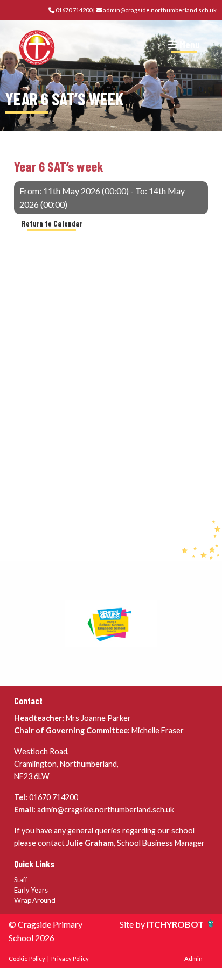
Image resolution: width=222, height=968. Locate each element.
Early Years (31, 890)
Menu (188, 44)
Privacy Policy (70, 958)
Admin (193, 958)
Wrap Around (35, 900)
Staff (20, 879)
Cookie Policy (27, 958)
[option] (111, 623)
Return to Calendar (52, 223)
